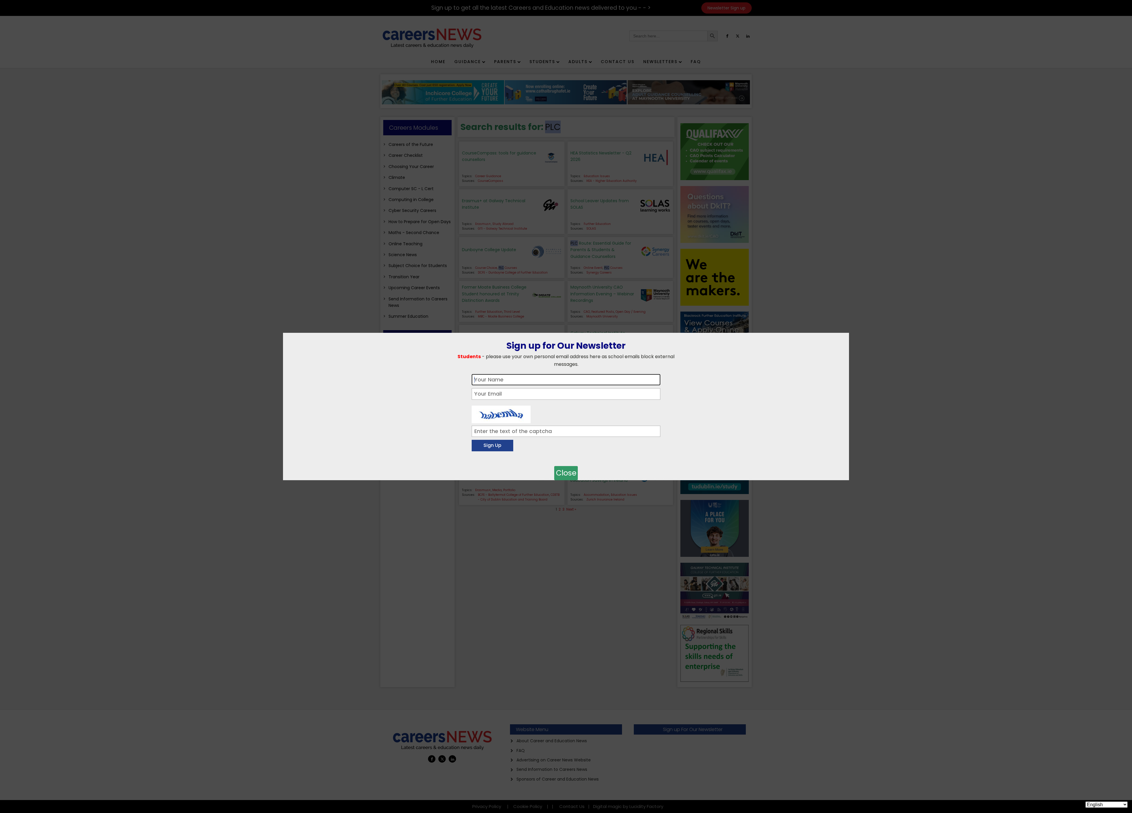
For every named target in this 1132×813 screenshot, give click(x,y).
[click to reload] (501, 413)
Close (566, 473)
